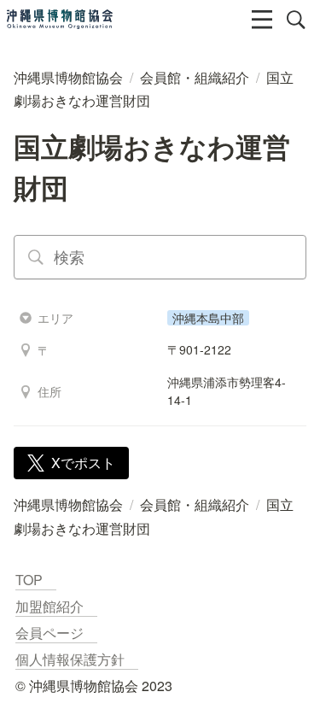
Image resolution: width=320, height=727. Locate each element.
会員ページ (56, 632)
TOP (35, 579)
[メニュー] (262, 20)
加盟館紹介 (56, 606)
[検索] (296, 20)
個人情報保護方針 (76, 659)
